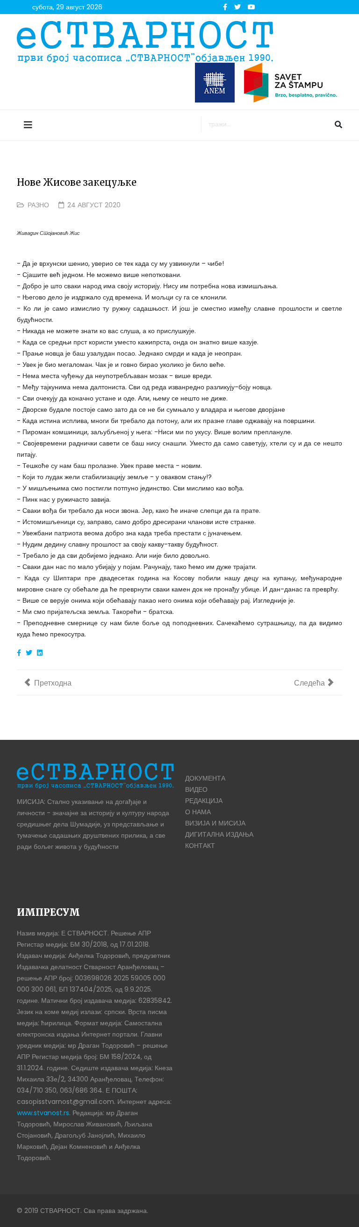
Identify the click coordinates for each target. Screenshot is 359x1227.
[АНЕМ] (215, 82)
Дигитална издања (219, 834)
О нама (198, 812)
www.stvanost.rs (43, 1112)
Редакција (204, 800)
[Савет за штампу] (293, 82)
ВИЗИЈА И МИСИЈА (215, 823)
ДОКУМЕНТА (205, 778)
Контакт (200, 845)
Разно (38, 205)
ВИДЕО (196, 789)
